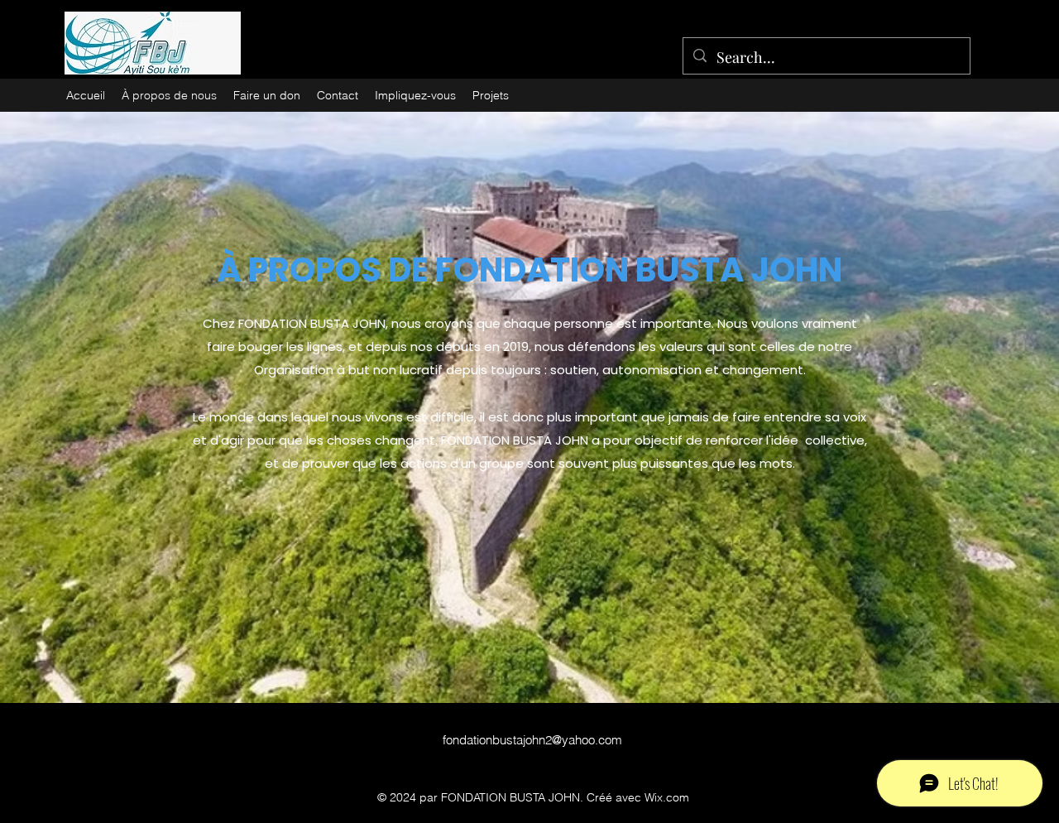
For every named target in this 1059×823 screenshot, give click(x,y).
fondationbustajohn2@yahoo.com (532, 740)
